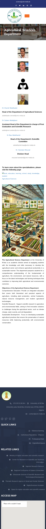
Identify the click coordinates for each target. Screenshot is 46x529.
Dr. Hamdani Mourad (23, 150)
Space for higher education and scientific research (28, 489)
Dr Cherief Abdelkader (9, 108)
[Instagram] (31, 5)
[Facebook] (16, 5)
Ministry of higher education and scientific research (27, 455)
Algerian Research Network (35, 466)
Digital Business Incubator (35, 485)
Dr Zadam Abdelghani (9, 120)
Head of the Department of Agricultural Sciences (22, 112)
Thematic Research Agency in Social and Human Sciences (24, 481)
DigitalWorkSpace (38, 443)
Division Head (23, 154)
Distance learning (38, 431)
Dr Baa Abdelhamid (11, 135)
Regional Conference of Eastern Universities (29, 470)
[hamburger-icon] (27, 15)
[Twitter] (19, 5)
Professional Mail (38, 439)
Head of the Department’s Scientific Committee (23, 140)
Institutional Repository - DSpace (32, 435)
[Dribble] (27, 5)
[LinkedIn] (23, 5)
